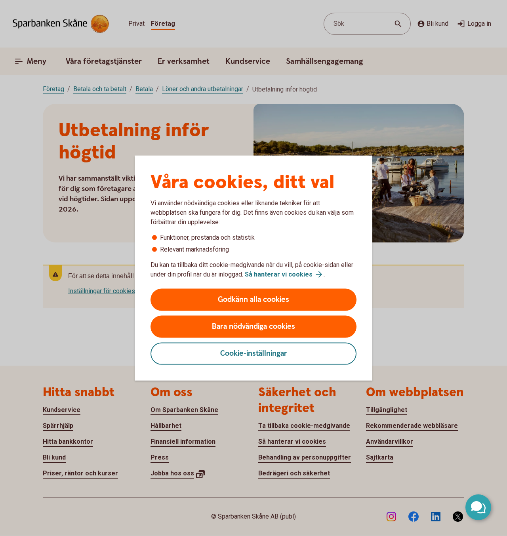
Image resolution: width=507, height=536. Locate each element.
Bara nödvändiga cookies (253, 327)
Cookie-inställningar (253, 354)
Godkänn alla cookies (253, 300)
